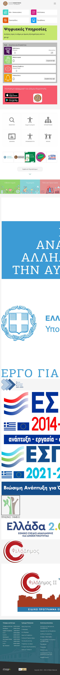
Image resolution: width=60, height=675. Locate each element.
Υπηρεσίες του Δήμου (27, 644)
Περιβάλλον (43, 644)
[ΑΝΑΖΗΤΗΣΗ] (17, 121)
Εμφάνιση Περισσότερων (30, 169)
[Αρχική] (5, 3)
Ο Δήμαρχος (25, 629)
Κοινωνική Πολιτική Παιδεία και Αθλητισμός (47, 640)
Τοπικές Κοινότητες (27, 641)
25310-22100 (17, 639)
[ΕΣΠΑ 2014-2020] (51, 157)
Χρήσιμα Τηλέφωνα (27, 649)
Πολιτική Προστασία (50, 182)
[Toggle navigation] (54, 3)
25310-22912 (17, 641)
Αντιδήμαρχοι (25, 632)
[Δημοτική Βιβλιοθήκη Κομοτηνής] (19, 157)
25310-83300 (17, 632)
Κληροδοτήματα (44, 657)
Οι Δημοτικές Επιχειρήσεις (29, 646)
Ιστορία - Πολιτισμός (46, 636)
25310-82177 (17, 630)
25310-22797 (17, 635)
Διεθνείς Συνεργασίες (46, 634)
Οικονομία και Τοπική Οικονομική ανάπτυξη (46, 653)
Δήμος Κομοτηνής (26, 626)
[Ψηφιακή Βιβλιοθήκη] (8, 157)
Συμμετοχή (50, 60)
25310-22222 (16, 637)
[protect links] (30, 69)
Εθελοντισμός (10, 182)
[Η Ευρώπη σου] (41, 157)
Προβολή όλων (49, 79)
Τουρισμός (30, 182)
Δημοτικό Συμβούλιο (27, 635)
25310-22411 (17, 645)
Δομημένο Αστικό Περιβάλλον (48, 631)
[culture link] (30, 51)
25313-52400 (16, 626)
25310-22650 (16, 643)
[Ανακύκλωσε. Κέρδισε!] (30, 157)
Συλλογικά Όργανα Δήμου (28, 638)
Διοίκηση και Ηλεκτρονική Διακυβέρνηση (47, 627)
